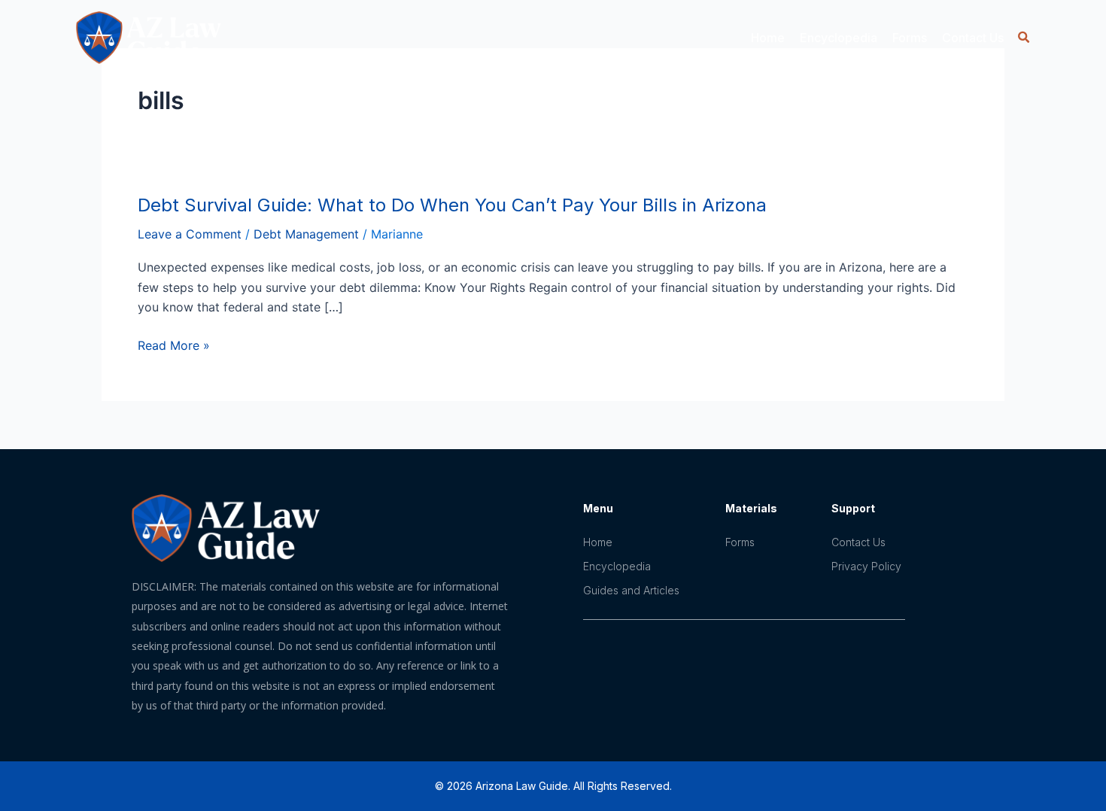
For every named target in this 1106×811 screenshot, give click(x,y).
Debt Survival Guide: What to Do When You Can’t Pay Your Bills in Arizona (452, 205)
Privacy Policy (866, 566)
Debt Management (306, 233)
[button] (1023, 37)
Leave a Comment (190, 233)
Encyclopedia (617, 566)
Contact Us (973, 37)
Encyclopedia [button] (838, 37)
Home (768, 37)
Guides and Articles (631, 590)
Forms (909, 37)
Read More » (174, 345)
